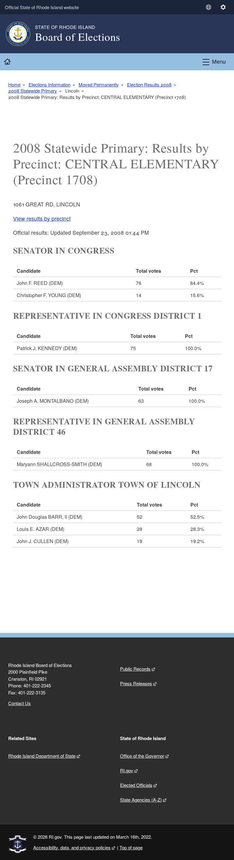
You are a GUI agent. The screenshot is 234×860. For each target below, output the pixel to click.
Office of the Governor (142, 756)
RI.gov (126, 770)
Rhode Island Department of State (42, 756)
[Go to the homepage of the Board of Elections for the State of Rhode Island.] (21, 34)
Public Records (135, 668)
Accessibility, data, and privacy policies (72, 847)
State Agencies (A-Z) (141, 799)
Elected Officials (136, 785)
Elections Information (49, 85)
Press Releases (136, 683)
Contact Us (19, 703)
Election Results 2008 (149, 85)
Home (14, 85)
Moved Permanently (99, 85)
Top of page (131, 847)
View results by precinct (42, 218)
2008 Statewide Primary (32, 91)
